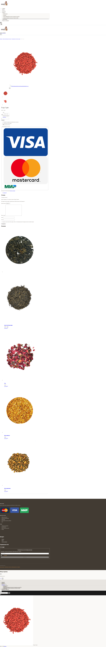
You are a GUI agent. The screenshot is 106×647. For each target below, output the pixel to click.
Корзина (4, 15)
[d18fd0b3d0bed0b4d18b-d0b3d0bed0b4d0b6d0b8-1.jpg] (19, 86)
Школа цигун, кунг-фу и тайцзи (6, 520)
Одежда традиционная (5, 518)
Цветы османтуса (7, 435)
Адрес (3, 540)
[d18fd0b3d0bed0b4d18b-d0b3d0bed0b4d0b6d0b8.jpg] (25, 84)
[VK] (3, 547)
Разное (3, 529)
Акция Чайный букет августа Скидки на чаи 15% (11, 16)
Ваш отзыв (3, 215)
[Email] (1, 547)
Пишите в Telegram (5, 20)
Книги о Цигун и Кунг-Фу (5, 528)
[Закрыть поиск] (1, 591)
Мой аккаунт (5, 13)
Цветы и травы (12, 190)
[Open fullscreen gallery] (9, 88)
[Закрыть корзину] (1, 574)
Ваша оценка (3, 203)
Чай (2, 114)
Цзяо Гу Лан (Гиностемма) (8, 325)
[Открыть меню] (1, 34)
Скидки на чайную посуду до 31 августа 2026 (11, 588)
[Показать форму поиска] (1, 24)
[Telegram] (0, 547)
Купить (5, 328)
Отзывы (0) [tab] (5, 192)
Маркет (3, 9)
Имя (2, 217)
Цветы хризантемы (7, 488)
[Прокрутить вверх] (1, 578)
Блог (2, 521)
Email (2, 219)
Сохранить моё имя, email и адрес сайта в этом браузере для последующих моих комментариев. (18, 221)
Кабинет (3, 584)
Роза (5, 383)
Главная (3, 8)
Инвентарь (3, 519)
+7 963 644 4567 (4, 19)
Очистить (4, 117)
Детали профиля (4, 541)
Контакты (4, 11)
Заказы (3, 539)
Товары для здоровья (5, 525)
